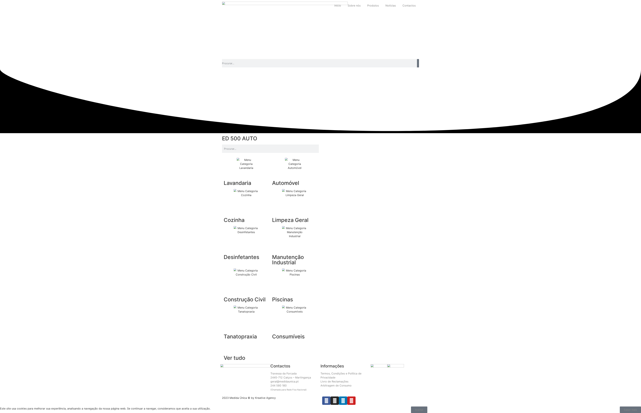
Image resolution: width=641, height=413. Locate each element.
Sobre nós (354, 5)
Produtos (373, 5)
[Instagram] (335, 400)
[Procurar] (418, 63)
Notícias (390, 5)
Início (337, 5)
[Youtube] (351, 400)
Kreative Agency (265, 397)
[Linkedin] (343, 400)
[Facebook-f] (326, 400)
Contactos (409, 5)
